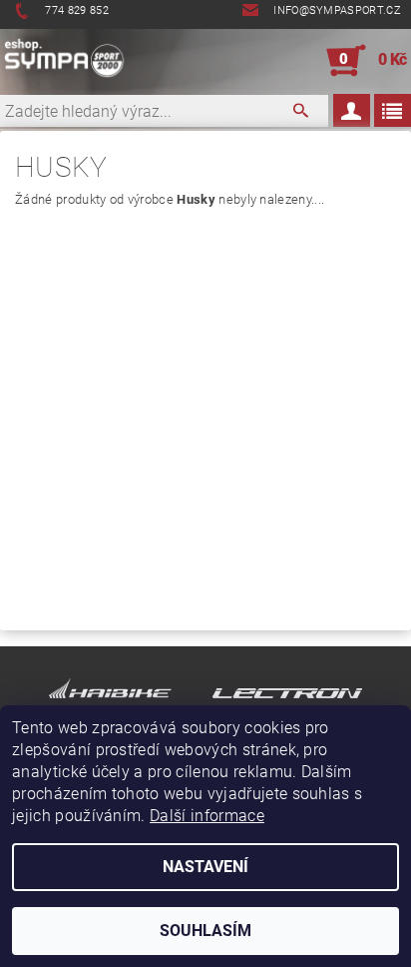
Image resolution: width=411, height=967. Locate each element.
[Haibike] (110, 696)
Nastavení (205, 866)
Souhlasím (205, 930)
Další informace (207, 815)
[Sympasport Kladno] (68, 61)
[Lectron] (287, 696)
